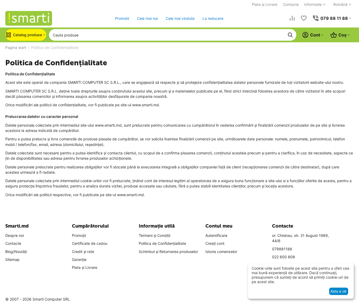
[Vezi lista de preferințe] (303, 18)
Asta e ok (338, 291)
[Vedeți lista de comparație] (292, 18)
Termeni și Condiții (154, 235)
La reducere (212, 18)
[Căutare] (290, 35)
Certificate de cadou (89, 243)
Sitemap (12, 259)
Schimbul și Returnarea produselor (168, 251)
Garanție (79, 259)
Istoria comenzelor (221, 251)
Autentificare (216, 235)
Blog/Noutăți (16, 251)
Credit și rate (83, 251)
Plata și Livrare (264, 4)
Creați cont (214, 243)
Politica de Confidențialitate (162, 243)
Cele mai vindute (180, 18)
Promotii (122, 18)
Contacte (291, 4)
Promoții (79, 235)
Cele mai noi (147, 18)
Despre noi (14, 235)
